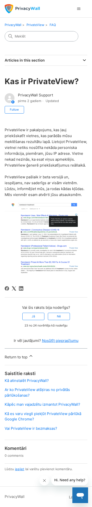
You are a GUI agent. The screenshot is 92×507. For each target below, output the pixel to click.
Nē (59, 316)
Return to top (16, 357)
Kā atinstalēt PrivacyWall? (27, 380)
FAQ (53, 25)
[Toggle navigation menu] (78, 9)
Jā (33, 316)
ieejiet (19, 469)
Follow (14, 109)
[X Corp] (14, 288)
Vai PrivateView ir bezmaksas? (31, 428)
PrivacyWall (13, 25)
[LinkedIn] (21, 288)
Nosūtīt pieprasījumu (60, 340)
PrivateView (35, 25)
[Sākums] (22, 8)
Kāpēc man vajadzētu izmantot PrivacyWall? (42, 404)
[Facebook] (7, 288)
